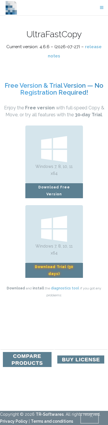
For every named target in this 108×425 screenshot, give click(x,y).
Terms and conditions (52, 421)
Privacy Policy (14, 421)
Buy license (81, 359)
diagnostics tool (65, 288)
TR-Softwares (50, 414)
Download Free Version (54, 190)
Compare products (27, 359)
